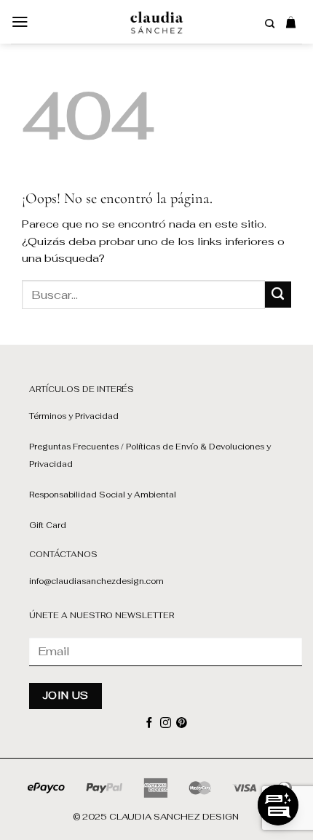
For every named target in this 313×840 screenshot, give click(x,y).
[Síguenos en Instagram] (165, 723)
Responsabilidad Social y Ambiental (102, 494)
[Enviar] (278, 294)
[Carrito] (291, 22)
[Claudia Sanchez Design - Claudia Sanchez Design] (156, 22)
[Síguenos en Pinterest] (181, 723)
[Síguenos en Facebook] (149, 723)
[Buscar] (269, 24)
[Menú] (20, 22)
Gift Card (47, 525)
